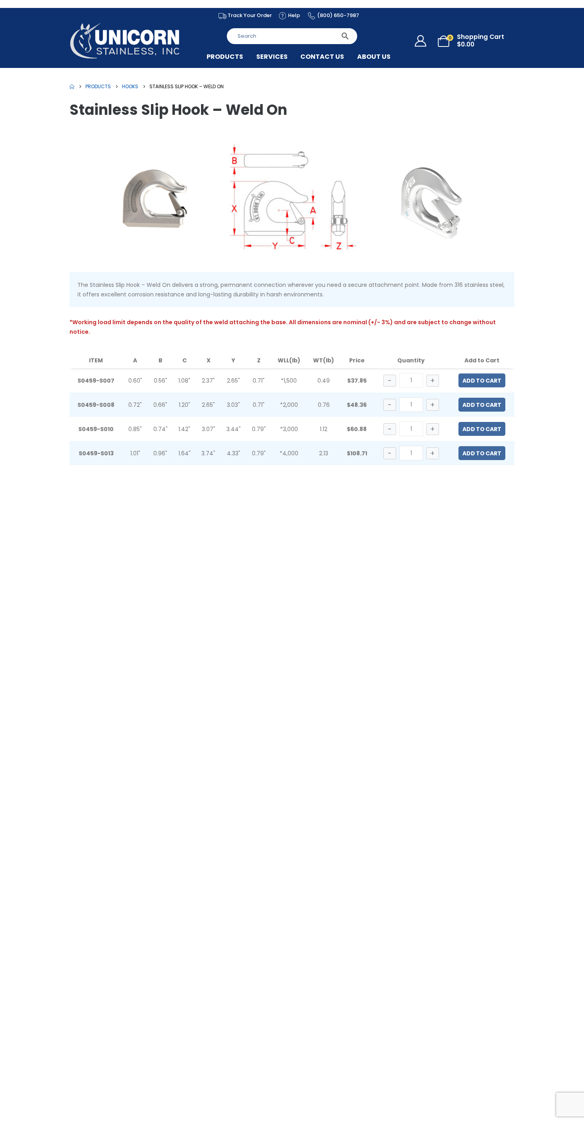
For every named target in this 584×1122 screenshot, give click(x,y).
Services (272, 57)
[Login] (422, 41)
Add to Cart (481, 381)
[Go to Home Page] (72, 86)
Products (225, 57)
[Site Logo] (125, 40)
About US (374, 57)
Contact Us (322, 57)
